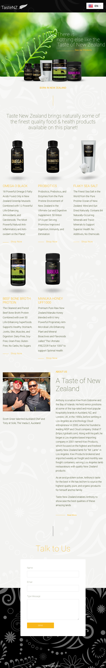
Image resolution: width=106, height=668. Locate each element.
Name (30, 568)
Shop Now (16, 241)
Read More (72, 515)
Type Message (33, 596)
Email (29, 582)
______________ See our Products (74, 50)
